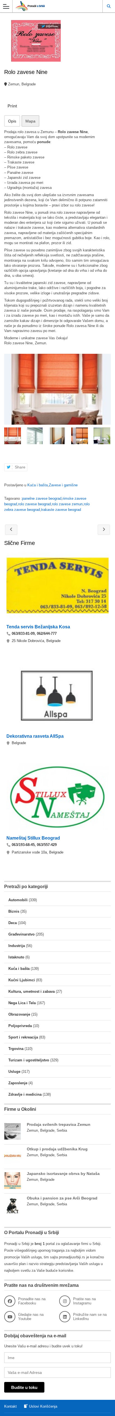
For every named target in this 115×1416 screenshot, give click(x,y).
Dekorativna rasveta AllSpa (35, 736)
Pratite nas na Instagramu (84, 1301)
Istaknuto (16, 957)
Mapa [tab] (30, 121)
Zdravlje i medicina (25, 1094)
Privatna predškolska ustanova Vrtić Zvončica (104, 530)
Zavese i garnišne (63, 485)
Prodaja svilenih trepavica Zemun (58, 1124)
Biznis (13, 911)
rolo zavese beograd (34, 504)
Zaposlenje (17, 1083)
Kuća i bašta (37, 485)
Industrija (16, 946)
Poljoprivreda (20, 1026)
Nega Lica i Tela (22, 1003)
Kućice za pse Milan (11, 530)
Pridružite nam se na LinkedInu (90, 1316)
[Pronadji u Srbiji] (52, 6)
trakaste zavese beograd (61, 510)
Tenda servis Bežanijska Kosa (38, 626)
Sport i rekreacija (23, 1037)
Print (12, 106)
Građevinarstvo (21, 934)
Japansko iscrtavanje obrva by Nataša (63, 1173)
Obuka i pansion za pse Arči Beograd (62, 1198)
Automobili (18, 900)
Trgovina (15, 1049)
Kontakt (10, 1406)
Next (107, 435)
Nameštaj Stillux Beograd (33, 838)
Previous (7, 435)
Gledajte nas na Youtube (31, 1316)
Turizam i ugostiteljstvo (28, 1060)
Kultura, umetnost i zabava (31, 991)
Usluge (14, 1071)
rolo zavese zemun (67, 504)
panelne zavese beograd (41, 498)
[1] (57, 389)
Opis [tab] (12, 121)
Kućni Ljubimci (21, 980)
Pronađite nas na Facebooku (31, 1301)
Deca (12, 923)
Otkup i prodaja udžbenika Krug (57, 1149)
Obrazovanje (19, 1014)
